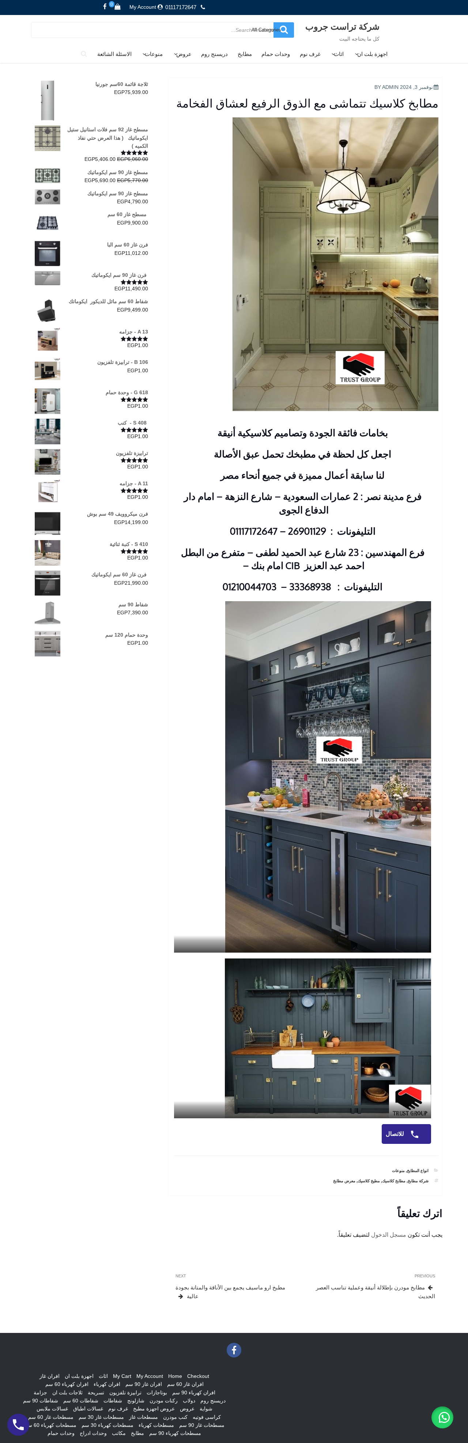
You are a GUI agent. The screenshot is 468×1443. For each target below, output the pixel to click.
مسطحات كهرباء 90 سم (175, 1433)
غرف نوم (310, 53)
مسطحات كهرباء (156, 1425)
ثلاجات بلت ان (67, 1392)
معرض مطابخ (344, 1181)
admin (390, 87)
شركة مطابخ (418, 1181)
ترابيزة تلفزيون (125, 1392)
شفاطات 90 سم (40, 1401)
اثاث (339, 53)
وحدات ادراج (93, 1433)
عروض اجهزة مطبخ (154, 1409)
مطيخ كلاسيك (369, 1181)
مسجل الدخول (388, 1235)
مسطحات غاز (143, 1417)
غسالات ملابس (52, 1409)
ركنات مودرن (164, 1401)
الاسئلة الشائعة (114, 53)
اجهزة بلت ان (372, 53)
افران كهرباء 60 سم (66, 1384)
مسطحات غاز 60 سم (50, 1417)
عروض (184, 53)
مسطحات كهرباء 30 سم (107, 1425)
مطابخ (245, 53)
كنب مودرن (175, 1417)
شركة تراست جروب (342, 26)
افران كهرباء (107, 1384)
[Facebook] (105, 7)
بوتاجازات (157, 1392)
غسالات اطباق (88, 1409)
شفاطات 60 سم (80, 1401)
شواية (206, 1409)
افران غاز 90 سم (143, 1384)
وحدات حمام (275, 53)
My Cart (122, 1376)
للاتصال (395, 1134)
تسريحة (96, 1392)
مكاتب (119, 1433)
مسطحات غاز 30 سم (101, 1417)
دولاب (189, 1401)
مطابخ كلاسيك (393, 1181)
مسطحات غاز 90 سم (201, 1425)
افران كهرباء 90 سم (193, 1392)
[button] (442, 1417)
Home (175, 1376)
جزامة (40, 1392)
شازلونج (135, 1401)
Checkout (198, 1376)
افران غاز (49, 1376)
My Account (142, 7)
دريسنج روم (214, 53)
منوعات (154, 53)
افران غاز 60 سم (185, 1384)
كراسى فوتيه (207, 1417)
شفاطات (112, 1401)
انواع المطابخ (418, 1170)
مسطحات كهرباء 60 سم (50, 1425)
